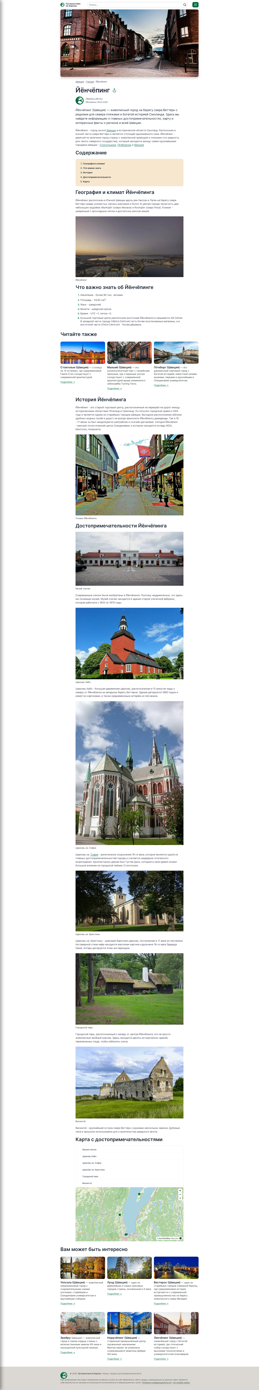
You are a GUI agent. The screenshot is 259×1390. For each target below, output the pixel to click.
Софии (94, 854)
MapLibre (174, 1238)
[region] (129, 1214)
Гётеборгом (124, 144)
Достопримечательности (97, 177)
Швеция (80, 81)
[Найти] (184, 4)
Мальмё (139, 144)
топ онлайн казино (181, 1382)
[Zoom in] (180, 1191)
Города (90, 81)
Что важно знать (92, 168)
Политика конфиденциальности (157, 1382)
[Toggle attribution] (180, 1238)
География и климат (94, 163)
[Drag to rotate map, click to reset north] (180, 1198)
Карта (86, 181)
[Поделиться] (114, 90)
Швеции (111, 130)
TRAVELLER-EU (94, 99)
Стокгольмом (108, 144)
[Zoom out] (180, 1194)
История (87, 172)
